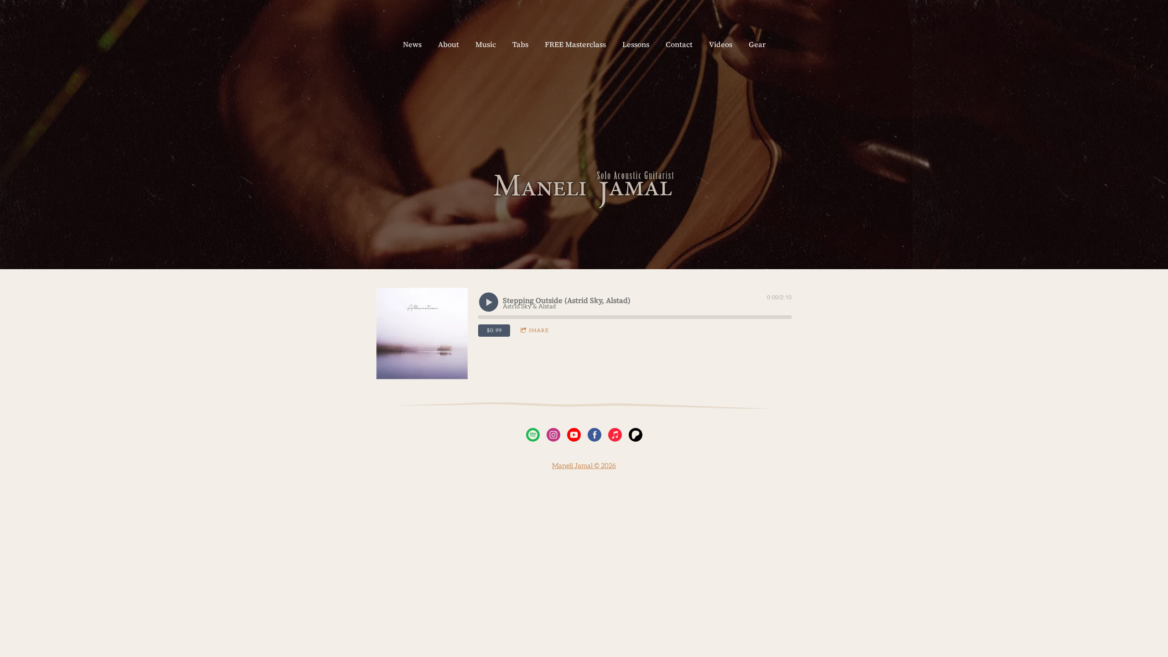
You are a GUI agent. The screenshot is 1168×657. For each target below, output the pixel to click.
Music (485, 44)
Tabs (520, 44)
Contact (679, 44)
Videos (720, 44)
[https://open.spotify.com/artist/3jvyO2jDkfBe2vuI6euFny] (533, 436)
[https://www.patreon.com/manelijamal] (635, 436)
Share (539, 330)
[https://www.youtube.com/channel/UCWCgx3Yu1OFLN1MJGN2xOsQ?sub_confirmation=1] (574, 436)
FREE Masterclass (575, 44)
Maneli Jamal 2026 (584, 466)
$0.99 (494, 330)
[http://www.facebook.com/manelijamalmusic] (594, 436)
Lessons (635, 44)
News (412, 44)
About (448, 44)
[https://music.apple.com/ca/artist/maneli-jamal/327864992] (615, 436)
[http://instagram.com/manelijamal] (553, 436)
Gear (757, 44)
